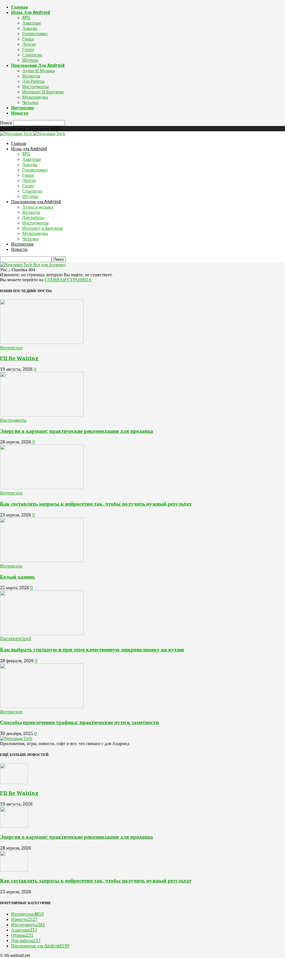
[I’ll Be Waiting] (41, 342)
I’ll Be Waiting (19, 358)
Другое (29, 44)
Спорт (28, 49)
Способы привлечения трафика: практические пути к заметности (79, 722)
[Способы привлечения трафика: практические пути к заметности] (41, 706)
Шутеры (30, 60)
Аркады (29, 28)
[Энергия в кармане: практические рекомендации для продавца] (41, 415)
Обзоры (22, 935)
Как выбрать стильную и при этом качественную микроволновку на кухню (92, 650)
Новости (19, 113)
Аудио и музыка (38, 70)
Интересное (22, 107)
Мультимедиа (35, 97)
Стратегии (32, 54)
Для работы (33, 81)
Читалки (30, 102)
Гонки (28, 39)
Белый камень (17, 577)
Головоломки (35, 33)
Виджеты (31, 76)
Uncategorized (15, 638)
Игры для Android (30, 12)
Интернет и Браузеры (43, 91)
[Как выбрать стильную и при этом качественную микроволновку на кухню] (41, 633)
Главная (19, 7)
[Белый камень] (41, 560)
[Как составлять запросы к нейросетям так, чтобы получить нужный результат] (41, 487)
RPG (26, 17)
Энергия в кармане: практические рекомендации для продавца (76, 431)
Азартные (31, 23)
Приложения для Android (38, 65)
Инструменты (35, 86)
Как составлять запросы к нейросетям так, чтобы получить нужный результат (95, 504)
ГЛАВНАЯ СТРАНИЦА (68, 279)
